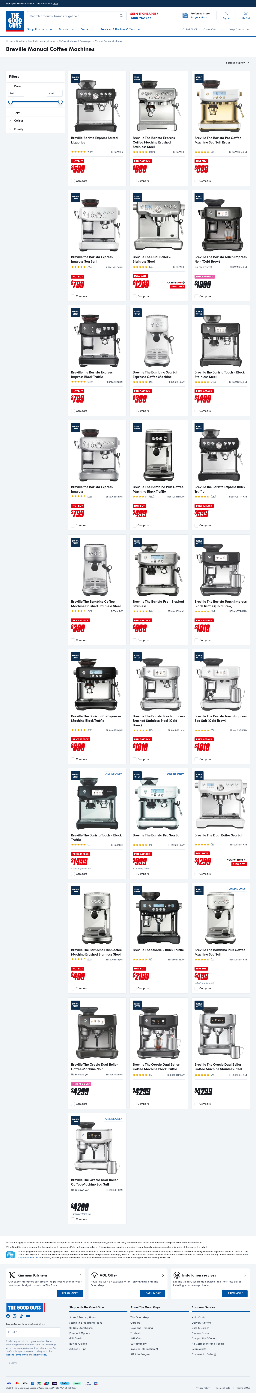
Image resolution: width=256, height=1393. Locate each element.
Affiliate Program (140, 1354)
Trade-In (135, 1333)
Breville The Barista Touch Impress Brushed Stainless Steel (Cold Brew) (159, 720)
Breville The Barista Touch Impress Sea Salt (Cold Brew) (221, 718)
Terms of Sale (223, 1387)
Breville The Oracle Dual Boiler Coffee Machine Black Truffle (156, 1066)
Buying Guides (78, 1343)
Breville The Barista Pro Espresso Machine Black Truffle (96, 718)
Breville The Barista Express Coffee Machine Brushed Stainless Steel (154, 142)
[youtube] (28, 1316)
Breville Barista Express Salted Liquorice (94, 139)
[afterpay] (77, 1383)
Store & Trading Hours (82, 1317)
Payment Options (79, 1333)
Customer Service (203, 1307)
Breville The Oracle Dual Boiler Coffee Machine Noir (94, 1066)
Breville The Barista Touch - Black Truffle (96, 837)
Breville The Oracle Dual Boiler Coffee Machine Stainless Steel (218, 1066)
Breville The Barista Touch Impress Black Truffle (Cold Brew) (221, 603)
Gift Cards (75, 1338)
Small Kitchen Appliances (41, 41)
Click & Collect (200, 1328)
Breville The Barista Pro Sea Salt (157, 835)
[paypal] (65, 1383)
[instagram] (14, 1316)
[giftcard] (95, 1383)
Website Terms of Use (17, 1354)
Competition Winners (204, 1338)
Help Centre (199, 1317)
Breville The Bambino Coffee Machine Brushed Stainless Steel (96, 603)
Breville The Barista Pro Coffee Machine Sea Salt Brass (218, 139)
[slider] (10, 102)
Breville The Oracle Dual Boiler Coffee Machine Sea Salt (94, 1181)
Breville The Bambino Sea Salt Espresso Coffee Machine (155, 374)
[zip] (54, 1383)
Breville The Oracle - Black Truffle (158, 949)
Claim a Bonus (200, 1333)
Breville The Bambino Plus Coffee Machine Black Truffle (158, 489)
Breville (20, 41)
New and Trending (141, 1328)
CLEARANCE (190, 29)
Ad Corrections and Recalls (208, 1343)
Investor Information (142, 1349)
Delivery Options (201, 1322)
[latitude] (87, 1383)
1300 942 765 (141, 18)
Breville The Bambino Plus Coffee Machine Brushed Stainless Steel (96, 951)
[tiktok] (21, 1316)
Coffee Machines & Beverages (75, 41)
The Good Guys (139, 1317)
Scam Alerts (199, 1349)
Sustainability (138, 1343)
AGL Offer (136, 1338)
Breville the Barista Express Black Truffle (220, 489)
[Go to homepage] (15, 21)
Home (9, 41)
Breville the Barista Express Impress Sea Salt (92, 259)
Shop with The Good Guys (86, 1307)
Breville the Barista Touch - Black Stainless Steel (220, 374)
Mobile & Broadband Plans (85, 1322)
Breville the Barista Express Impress (92, 489)
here (55, 3)
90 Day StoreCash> (81, 1328)
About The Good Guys (145, 1307)
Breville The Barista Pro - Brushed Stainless (158, 603)
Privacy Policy (40, 1354)
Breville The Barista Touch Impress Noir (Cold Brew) (221, 259)
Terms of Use (243, 1387)
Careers (135, 1322)
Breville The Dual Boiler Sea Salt (219, 835)
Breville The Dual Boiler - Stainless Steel (152, 259)
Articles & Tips (77, 1349)
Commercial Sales (202, 1354)
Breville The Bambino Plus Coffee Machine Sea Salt (220, 951)
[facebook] (8, 1316)
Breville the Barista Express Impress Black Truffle (92, 374)
